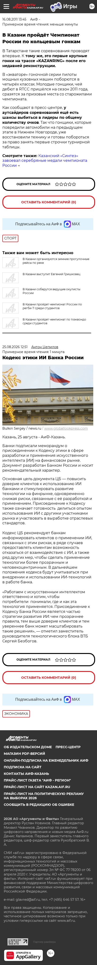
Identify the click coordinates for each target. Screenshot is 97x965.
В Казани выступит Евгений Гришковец (51, 274)
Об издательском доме (28, 747)
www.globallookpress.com (66, 428)
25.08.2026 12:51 (15, 347)
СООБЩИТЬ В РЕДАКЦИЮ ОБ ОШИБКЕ (39, 805)
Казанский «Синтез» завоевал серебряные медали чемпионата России (44, 161)
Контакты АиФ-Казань (26, 774)
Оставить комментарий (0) (48, 202)
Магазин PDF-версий (24, 754)
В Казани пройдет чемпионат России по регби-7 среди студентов (52, 306)
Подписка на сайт (22, 767)
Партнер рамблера (44, 941)
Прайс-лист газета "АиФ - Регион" (37, 780)
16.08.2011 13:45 (14, 19)
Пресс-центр (68, 747)
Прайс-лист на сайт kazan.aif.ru (37, 787)
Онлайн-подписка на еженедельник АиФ (46, 760)
